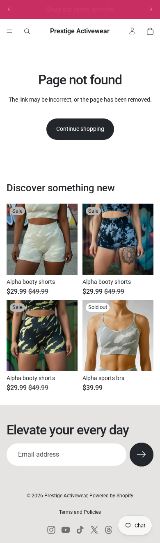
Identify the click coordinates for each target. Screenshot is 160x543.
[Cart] (150, 31)
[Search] (27, 31)
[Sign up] (141, 454)
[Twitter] (94, 530)
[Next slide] (151, 9)
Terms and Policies (80, 512)
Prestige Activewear (65, 496)
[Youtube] (66, 530)
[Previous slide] (9, 9)
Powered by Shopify (111, 496)
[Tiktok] (80, 530)
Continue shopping (80, 128)
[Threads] (109, 530)
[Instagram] (51, 530)
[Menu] (9, 31)
